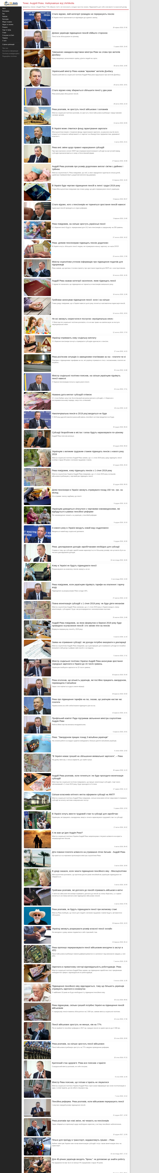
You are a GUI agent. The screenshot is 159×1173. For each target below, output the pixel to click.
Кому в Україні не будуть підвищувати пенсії (74, 565)
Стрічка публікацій (8, 44)
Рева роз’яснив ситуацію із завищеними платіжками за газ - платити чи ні (89, 357)
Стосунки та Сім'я (8, 35)
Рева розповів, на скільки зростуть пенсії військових (78, 1044)
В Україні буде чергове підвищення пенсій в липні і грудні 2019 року (86, 185)
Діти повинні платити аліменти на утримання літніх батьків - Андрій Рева (88, 852)
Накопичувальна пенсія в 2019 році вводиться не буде (79, 413)
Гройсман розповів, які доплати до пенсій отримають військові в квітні (87, 890)
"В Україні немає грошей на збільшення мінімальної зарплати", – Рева (87, 756)
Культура (5, 19)
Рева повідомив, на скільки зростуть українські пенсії (78, 224)
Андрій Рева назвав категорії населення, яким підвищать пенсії (84, 281)
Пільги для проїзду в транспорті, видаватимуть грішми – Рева (83, 1140)
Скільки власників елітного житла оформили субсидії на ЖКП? (83, 794)
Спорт (4, 32)
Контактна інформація (10, 51)
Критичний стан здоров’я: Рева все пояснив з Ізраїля (79, 1063)
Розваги (4, 27)
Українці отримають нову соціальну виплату (74, 338)
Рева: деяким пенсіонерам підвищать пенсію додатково (80, 243)
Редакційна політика (9, 56)
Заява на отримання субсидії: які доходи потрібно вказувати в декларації (89, 642)
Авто (4, 8)
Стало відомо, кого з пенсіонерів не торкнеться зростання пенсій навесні (88, 204)
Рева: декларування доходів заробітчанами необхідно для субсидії (86, 547)
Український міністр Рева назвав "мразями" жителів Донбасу (82, 71)
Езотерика (5, 11)
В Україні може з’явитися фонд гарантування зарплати (79, 128)
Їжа (3, 14)
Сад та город (6, 30)
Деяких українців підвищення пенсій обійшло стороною (80, 33)
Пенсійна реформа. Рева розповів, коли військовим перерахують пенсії (88, 1101)
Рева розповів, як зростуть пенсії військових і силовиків (80, 109)
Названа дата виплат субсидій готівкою (72, 394)
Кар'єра (4, 16)
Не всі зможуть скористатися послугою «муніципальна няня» (82, 319)
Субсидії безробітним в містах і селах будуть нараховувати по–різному (87, 432)
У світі (4, 40)
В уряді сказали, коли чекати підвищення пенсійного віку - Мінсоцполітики (89, 871)
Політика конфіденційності (11, 53)
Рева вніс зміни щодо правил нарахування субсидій (78, 147)
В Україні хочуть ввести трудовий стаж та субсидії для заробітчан (85, 814)
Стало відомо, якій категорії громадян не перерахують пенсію (83, 14)
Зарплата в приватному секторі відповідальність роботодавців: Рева (86, 967)
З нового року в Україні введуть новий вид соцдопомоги (80, 528)
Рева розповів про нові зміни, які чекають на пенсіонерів (80, 1120)
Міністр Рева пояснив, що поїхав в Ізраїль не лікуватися (80, 1082)
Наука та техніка (7, 24)
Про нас (5, 48)
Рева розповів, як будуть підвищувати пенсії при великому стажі (84, 909)
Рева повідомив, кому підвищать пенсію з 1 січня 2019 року (82, 470)
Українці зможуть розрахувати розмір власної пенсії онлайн (82, 928)
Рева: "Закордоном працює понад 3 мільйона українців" (80, 737)
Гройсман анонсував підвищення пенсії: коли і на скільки (80, 300)
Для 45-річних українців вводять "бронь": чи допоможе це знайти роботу (88, 1159)
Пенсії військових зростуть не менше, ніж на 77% (76, 1024)
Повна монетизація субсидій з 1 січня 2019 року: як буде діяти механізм (88, 603)
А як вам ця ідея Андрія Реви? (67, 833)
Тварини (5, 38)
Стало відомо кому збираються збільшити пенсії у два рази (82, 90)
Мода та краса (7, 22)
